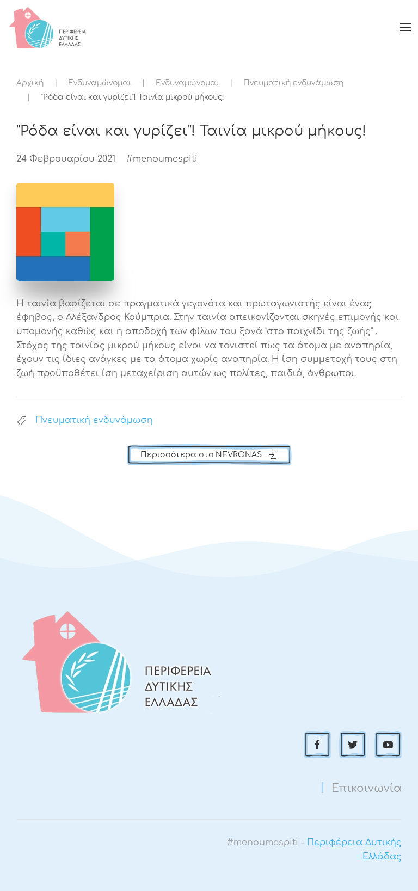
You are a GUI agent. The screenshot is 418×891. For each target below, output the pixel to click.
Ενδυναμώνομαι (99, 83)
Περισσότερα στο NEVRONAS (201, 455)
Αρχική (30, 83)
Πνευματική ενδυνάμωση (293, 83)
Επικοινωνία (366, 788)
